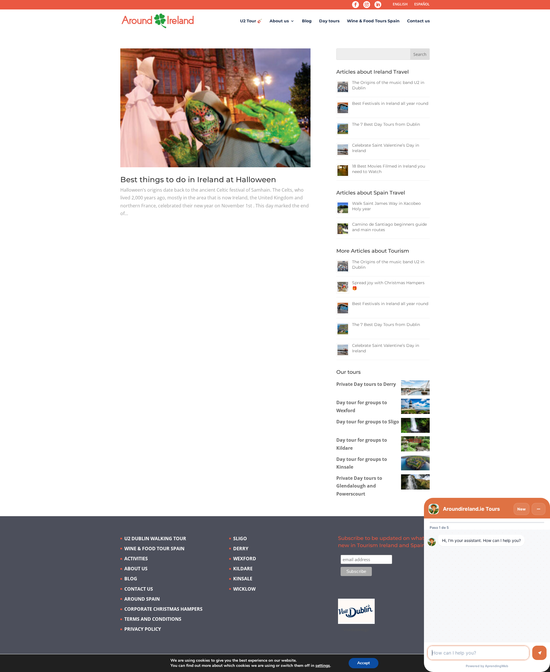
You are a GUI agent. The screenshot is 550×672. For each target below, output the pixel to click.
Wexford (244, 558)
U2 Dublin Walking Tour (155, 538)
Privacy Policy (142, 629)
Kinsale (242, 578)
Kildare (243, 568)
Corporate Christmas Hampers (163, 609)
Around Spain (142, 599)
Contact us (418, 21)
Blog (307, 21)
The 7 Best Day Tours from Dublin (386, 124)
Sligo (240, 538)
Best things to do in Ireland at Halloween (198, 179)
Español (422, 4)
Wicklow (244, 589)
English (400, 4)
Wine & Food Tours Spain (373, 21)
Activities (136, 558)
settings (322, 665)
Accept (363, 663)
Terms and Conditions (152, 619)
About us (279, 21)
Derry (240, 548)
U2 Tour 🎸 (251, 21)
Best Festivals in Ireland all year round (390, 103)
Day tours (329, 21)
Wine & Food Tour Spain (154, 548)
